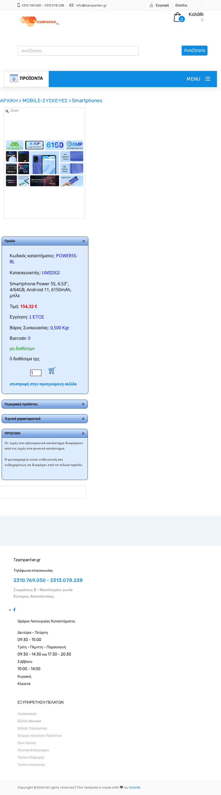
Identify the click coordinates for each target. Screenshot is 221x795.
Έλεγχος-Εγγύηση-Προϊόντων (40, 736)
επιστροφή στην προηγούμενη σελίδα (43, 384)
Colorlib (134, 787)
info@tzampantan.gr (91, 5)
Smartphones (87, 101)
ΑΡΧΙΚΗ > (11, 101)
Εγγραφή (162, 5)
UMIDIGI (51, 273)
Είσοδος (181, 5)
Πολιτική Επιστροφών (33, 750)
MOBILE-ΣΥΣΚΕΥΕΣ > (46, 101)
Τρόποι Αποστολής (31, 765)
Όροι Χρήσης (27, 743)
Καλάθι (196, 14)
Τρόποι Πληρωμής (31, 757)
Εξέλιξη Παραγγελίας (32, 728)
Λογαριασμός (27, 714)
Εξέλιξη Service (29, 721)
